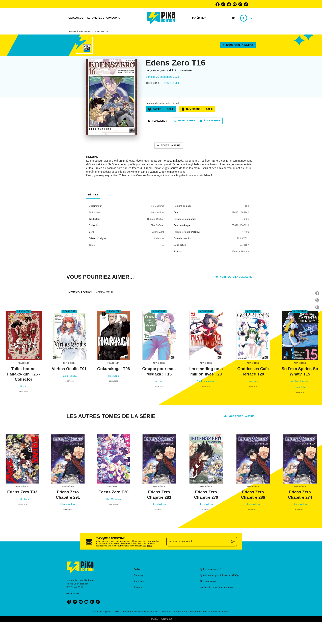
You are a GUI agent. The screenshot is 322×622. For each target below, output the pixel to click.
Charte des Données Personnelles (140, 611)
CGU (116, 611)
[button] (238, 45)
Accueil (72, 31)
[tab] (75, 18)
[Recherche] (233, 18)
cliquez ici (147, 545)
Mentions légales (102, 611)
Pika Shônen (85, 31)
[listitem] (217, 4)
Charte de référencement (174, 611)
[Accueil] (161, 18)
